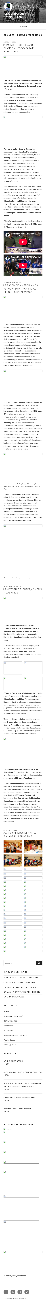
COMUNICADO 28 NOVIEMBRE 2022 (19, 982)
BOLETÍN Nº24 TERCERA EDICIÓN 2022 (21, 978)
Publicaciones (9, 1040)
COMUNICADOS (10, 1021)
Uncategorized (10, 1045)
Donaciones (8, 1026)
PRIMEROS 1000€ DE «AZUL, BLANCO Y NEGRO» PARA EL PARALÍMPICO (19, 48)
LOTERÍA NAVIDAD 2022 (14, 997)
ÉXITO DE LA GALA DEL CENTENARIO (20, 987)
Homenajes (8, 1030)
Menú (24, 26)
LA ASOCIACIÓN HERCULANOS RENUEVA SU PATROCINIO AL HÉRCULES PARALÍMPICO (20, 288)
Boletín (6, 1011)
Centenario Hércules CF (13, 1016)
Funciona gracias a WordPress (15, 1298)
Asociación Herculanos (15, 15)
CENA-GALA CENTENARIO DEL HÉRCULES (22, 992)
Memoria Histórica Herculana (15, 1035)
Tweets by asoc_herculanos (15, 1276)
